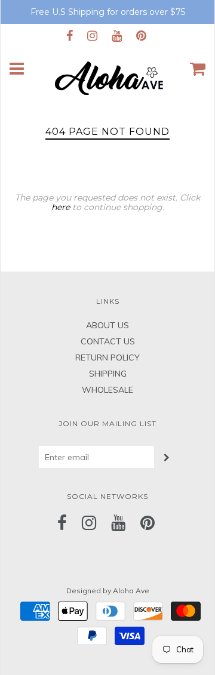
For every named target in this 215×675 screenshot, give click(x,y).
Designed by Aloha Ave (107, 590)
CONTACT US (108, 341)
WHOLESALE (107, 389)
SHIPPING (108, 373)
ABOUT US (107, 325)
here (60, 207)
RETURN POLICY (107, 357)
